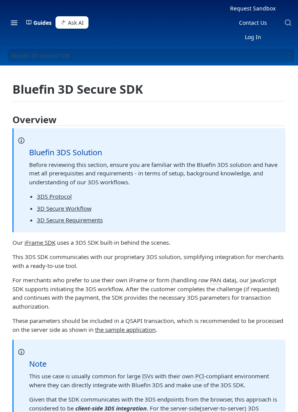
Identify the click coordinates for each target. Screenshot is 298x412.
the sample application (125, 329)
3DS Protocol (54, 196)
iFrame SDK (39, 242)
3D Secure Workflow (64, 208)
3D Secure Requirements (70, 220)
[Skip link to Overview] (8, 119)
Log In (253, 37)
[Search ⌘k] (288, 22)
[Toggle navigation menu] (14, 22)
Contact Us (253, 22)
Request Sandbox (252, 8)
